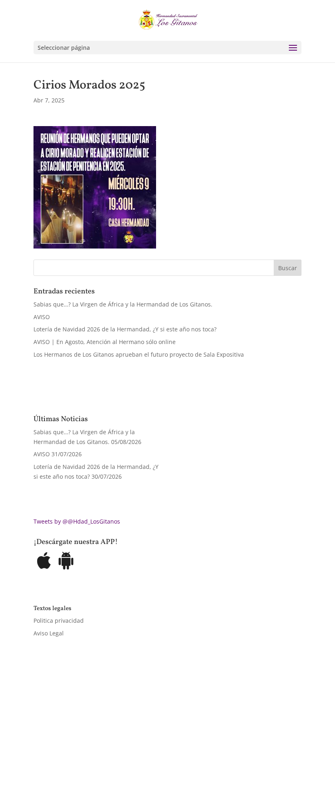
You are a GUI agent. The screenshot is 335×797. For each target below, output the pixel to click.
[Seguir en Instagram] (72, 754)
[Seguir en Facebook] (40, 754)
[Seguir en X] (56, 754)
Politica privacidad (59, 620)
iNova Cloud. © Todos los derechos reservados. (136, 731)
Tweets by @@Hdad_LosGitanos (77, 521)
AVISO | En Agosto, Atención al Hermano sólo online (105, 342)
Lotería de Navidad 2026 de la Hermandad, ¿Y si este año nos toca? (125, 329)
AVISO (42, 317)
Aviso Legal (49, 633)
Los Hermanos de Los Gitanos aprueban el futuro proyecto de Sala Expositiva (139, 354)
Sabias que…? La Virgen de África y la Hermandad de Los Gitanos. (123, 304)
